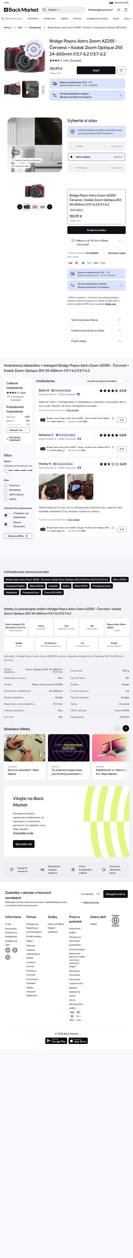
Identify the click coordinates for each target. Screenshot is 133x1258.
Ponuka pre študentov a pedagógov (11, 932)
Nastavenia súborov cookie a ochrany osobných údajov (77, 960)
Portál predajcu (34, 936)
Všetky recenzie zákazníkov (31, 991)
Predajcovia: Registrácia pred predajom (34, 928)
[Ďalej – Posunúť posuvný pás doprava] (126, 728)
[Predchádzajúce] (19, 206)
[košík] (126, 9)
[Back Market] (21, 10)
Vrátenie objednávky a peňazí (33, 954)
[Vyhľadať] (44, 9)
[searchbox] (66, 9)
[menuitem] (33, 18)
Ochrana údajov (77, 949)
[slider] (7, 470)
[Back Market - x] (7, 957)
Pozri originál (72, 410)
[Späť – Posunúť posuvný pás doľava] (117, 728)
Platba (29, 940)
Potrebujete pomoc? (100, 9)
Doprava (30, 945)
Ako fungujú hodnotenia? (14, 438)
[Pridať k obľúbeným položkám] (121, 70)
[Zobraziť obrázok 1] (27, 207)
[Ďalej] (49, 206)
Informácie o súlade (117, 253)
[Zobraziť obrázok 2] (34, 207)
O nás (8, 924)
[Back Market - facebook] (15, 950)
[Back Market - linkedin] (7, 950)
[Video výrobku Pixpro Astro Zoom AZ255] (30, 89)
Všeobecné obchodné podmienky (75, 941)
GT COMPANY (92, 253)
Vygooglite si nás (23, 833)
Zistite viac (110, 303)
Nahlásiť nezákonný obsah (74, 991)
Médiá (93, 924)
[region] (66, 757)
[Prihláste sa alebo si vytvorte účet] (118, 9)
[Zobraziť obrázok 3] (42, 207)
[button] (34, 49)
